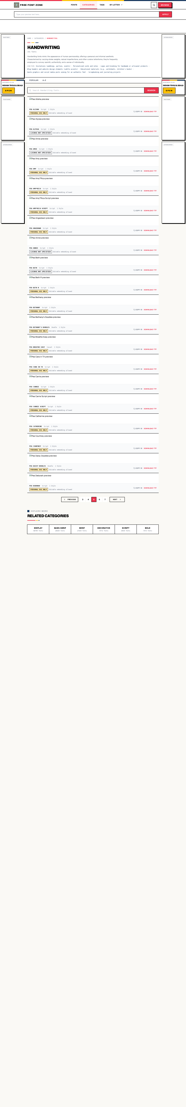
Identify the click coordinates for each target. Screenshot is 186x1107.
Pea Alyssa (34, 129)
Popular (33, 80)
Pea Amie (33, 149)
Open (8, 90)
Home (29, 38)
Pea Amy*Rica (35, 189)
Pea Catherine (35, 426)
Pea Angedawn (35, 228)
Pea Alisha (34, 109)
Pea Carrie (34, 387)
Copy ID (139, 112)
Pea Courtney (35, 446)
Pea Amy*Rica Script (38, 208)
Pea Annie (33, 248)
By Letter (115, 5)
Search (151, 90)
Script (43, 109)
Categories (88, 5)
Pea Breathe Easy (37, 347)
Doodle (54, 327)
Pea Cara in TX (36, 367)
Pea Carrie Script (37, 406)
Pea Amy (32, 169)
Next (115, 499)
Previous (72, 499)
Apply (165, 14)
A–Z (44, 80)
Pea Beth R (34, 288)
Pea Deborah (34, 486)
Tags (102, 5)
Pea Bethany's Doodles (39, 327)
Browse (165, 5)
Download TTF (150, 112)
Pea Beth (33, 268)
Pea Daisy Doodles (37, 466)
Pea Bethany (34, 307)
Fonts (74, 5)
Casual (49, 347)
